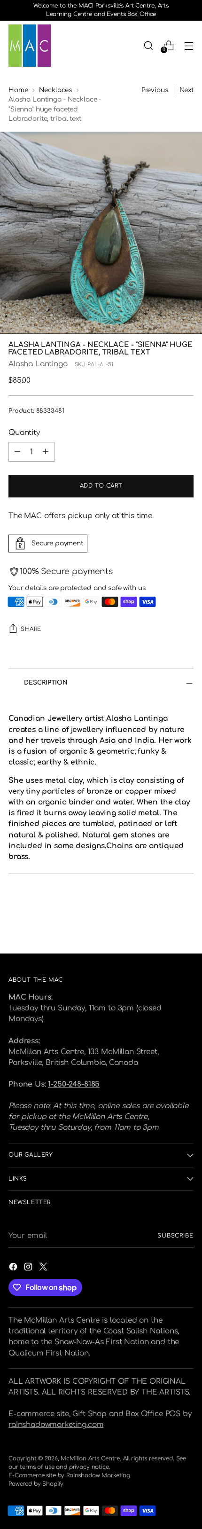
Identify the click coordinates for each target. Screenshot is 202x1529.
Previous (154, 90)
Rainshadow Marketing (98, 1475)
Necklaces (55, 90)
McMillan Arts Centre (90, 1458)
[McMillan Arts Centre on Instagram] (29, 1268)
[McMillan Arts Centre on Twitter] (44, 1268)
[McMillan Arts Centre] (29, 45)
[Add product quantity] (45, 451)
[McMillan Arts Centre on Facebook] (14, 1268)
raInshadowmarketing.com (55, 1424)
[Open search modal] (148, 45)
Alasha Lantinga (38, 364)
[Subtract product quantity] (17, 451)
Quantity (24, 432)
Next (186, 90)
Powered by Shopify (35, 1484)
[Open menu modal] (188, 45)
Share (31, 629)
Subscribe (175, 1235)
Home (18, 90)
